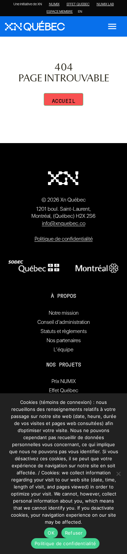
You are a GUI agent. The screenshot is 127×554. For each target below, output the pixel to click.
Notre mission (64, 313)
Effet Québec (63, 390)
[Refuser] (118, 473)
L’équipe (63, 349)
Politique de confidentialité (64, 239)
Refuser (74, 533)
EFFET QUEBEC (78, 4)
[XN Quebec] (35, 27)
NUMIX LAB (105, 4)
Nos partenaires (64, 340)
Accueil (63, 101)
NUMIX (54, 4)
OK (51, 533)
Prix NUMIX (64, 381)
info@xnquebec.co (63, 223)
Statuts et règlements (64, 331)
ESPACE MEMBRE (60, 11)
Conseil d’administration (63, 322)
